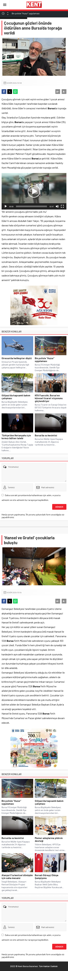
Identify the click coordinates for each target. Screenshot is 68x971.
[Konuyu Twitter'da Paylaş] (9, 91)
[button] (34, 191)
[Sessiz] (57, 206)
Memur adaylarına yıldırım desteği (49, 839)
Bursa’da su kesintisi (46, 435)
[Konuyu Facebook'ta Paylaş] (4, 91)
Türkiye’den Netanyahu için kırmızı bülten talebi (16, 437)
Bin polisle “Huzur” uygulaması (44, 359)
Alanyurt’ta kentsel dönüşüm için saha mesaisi (17, 876)
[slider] (31, 206)
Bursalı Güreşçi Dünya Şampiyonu (46, 876)
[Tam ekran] (62, 206)
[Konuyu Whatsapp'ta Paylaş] (15, 91)
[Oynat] (5, 206)
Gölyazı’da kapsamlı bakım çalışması (16, 397)
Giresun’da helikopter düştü (17, 358)
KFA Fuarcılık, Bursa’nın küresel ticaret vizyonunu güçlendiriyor (49, 398)
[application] (34, 191)
